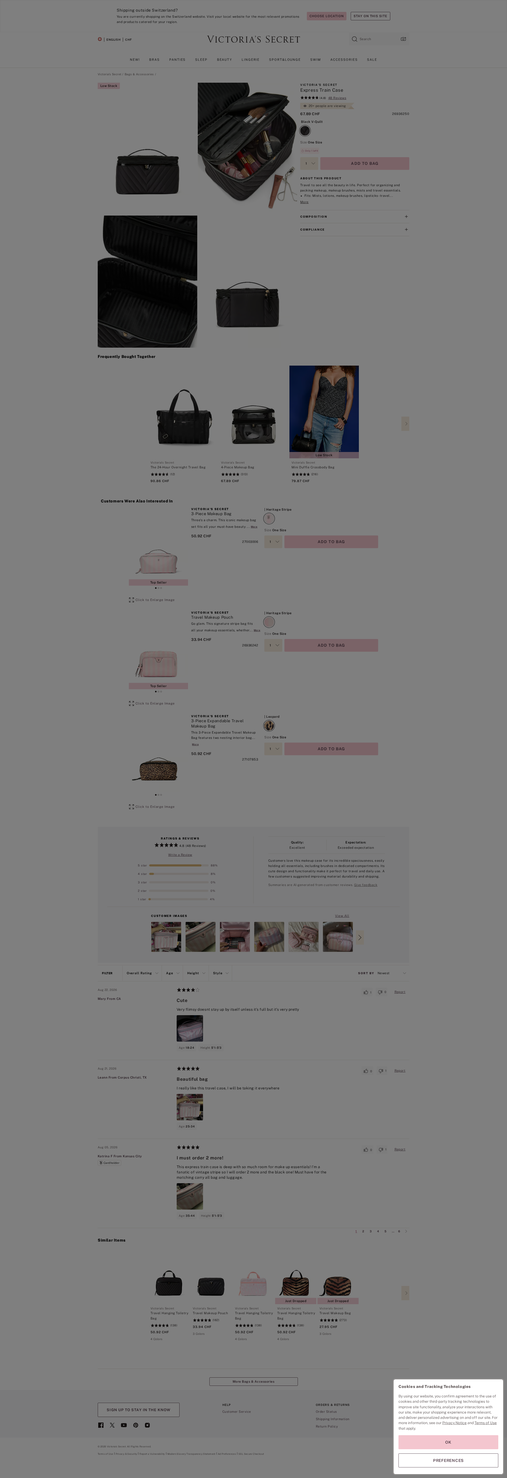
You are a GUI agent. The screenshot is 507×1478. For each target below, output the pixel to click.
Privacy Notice (454, 1423)
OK (448, 1442)
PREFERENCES (448, 1460)
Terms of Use (486, 1423)
